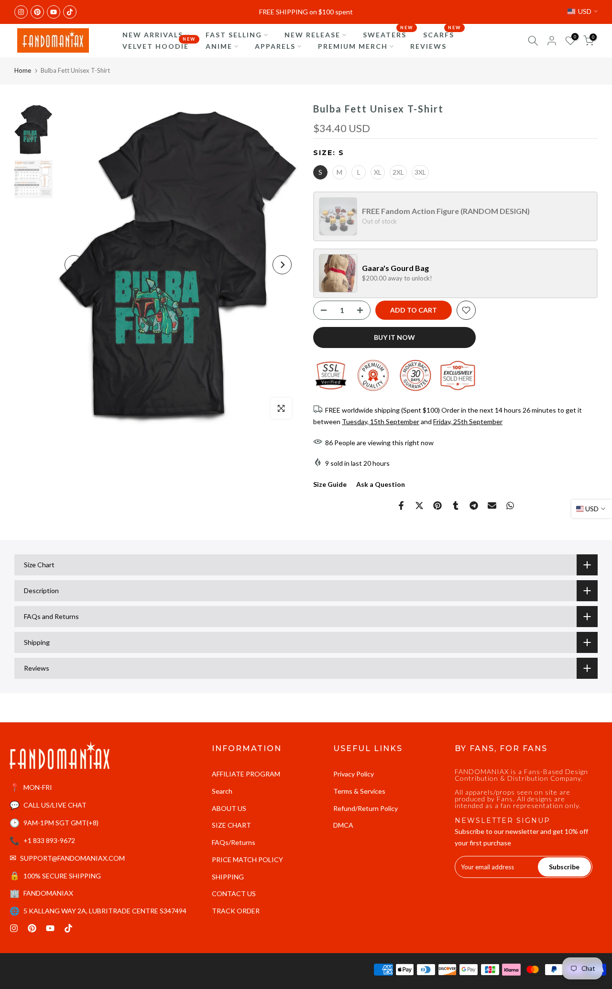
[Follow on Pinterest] (37, 12)
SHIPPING (228, 877)
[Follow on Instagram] (21, 12)
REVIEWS (428, 46)
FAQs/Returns (233, 842)
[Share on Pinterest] (437, 505)
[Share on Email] (492, 505)
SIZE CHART (231, 825)
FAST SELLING (234, 35)
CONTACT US (234, 893)
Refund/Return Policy (365, 808)
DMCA (343, 825)
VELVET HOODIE (159, 45)
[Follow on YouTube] (53, 12)
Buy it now (394, 337)
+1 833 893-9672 (49, 840)
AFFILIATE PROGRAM (246, 774)
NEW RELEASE (312, 35)
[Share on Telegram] (474, 505)
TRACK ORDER (236, 911)
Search (222, 791)
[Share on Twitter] (419, 505)
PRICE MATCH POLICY (247, 859)
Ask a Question (380, 484)
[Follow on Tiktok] (69, 12)
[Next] (282, 264)
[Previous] (74, 264)
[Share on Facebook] (401, 505)
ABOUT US (229, 808)
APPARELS (275, 46)
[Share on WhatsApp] (510, 505)
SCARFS (442, 34)
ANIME (219, 46)
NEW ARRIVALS (152, 35)
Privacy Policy (353, 774)
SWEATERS (388, 34)
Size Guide (330, 484)
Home (22, 70)
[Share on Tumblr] (455, 505)
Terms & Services (359, 791)
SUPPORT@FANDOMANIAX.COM (72, 858)
